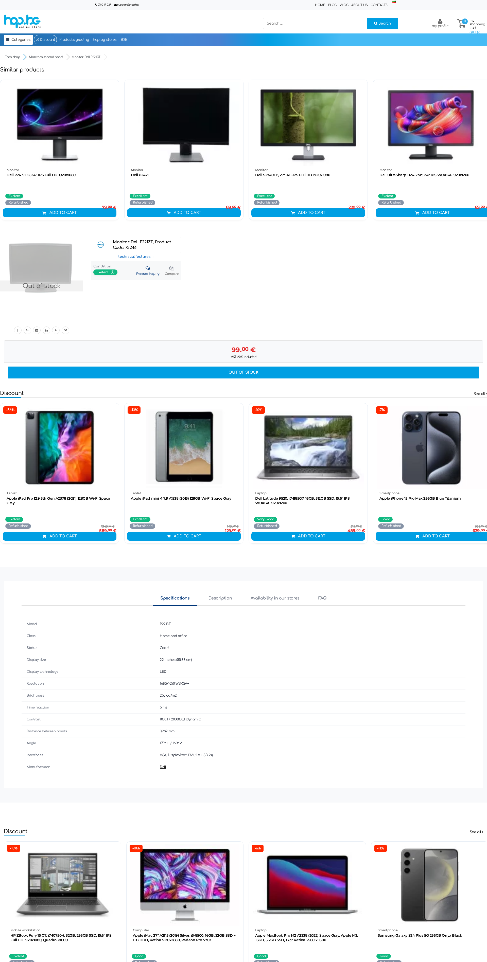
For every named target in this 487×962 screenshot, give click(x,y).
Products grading (74, 40)
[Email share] (37, 330)
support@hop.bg (127, 4)
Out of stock (243, 372)
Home (320, 5)
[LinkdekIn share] (46, 330)
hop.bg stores (105, 40)
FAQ (322, 598)
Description (220, 598)
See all (480, 394)
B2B (124, 40)
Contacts (379, 5)
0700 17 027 (104, 4)
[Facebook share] (18, 330)
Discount (47, 40)
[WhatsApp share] (56, 330)
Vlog (344, 5)
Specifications (174, 598)
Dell (163, 767)
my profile (440, 26)
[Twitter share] (65, 330)
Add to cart (63, 213)
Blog (332, 5)
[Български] (394, 2)
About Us (359, 5)
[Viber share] (27, 330)
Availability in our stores (275, 598)
